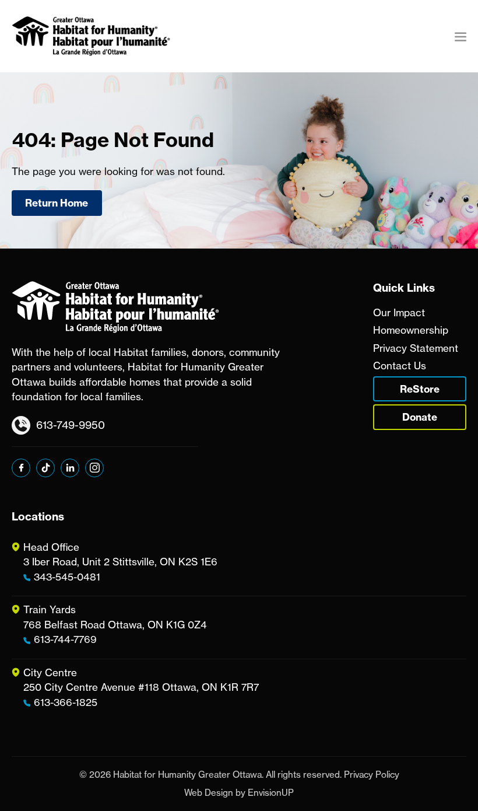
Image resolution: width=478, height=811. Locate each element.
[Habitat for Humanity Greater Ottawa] (91, 36)
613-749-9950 (70, 424)
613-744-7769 (65, 639)
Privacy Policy (371, 774)
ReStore (420, 389)
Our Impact (399, 312)
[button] (460, 36)
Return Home (56, 203)
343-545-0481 (67, 577)
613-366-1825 (65, 702)
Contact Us (399, 365)
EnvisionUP (271, 792)
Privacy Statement (415, 348)
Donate (419, 417)
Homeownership (410, 330)
